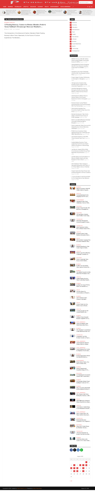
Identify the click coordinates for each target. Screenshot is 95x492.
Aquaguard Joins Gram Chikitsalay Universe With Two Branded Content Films (26, 12)
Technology (18, 6)
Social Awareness (65, 6)
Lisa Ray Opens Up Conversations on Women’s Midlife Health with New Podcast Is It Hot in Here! (80, 158)
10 (71, 468)
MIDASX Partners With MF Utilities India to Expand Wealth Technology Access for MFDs (80, 60)
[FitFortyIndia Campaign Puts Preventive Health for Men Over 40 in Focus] (72, 239)
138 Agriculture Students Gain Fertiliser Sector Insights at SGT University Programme (57, 12)
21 (83, 471)
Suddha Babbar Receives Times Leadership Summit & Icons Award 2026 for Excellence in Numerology (80, 144)
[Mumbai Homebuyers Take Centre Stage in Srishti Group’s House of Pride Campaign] (72, 245)
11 (74, 468)
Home (4, 6)
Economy (40, 6)
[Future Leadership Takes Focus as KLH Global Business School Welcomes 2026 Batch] (72, 258)
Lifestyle (25, 6)
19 (77, 471)
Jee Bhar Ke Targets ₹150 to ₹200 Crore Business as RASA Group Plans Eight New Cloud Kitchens (80, 151)
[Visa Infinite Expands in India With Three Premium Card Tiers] (72, 271)
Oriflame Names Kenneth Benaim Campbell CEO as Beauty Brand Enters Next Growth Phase (82, 317)
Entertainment (54, 6)
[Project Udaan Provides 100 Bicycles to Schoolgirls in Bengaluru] (34, 11)
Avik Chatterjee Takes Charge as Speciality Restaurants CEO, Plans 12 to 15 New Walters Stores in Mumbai (80, 165)
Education (33, 6)
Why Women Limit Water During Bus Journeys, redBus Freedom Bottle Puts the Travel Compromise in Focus (83, 395)
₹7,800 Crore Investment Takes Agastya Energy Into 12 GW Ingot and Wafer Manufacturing (80, 132)
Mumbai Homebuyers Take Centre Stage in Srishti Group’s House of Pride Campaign (79, 115)
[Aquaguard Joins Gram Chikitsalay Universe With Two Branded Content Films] (19, 12)
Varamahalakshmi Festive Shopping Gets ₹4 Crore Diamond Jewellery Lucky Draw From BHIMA (11, 12)
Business (10, 6)
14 (83, 468)
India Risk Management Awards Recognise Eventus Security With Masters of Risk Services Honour (72, 12)
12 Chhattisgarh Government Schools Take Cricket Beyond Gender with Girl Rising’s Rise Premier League (83, 375)
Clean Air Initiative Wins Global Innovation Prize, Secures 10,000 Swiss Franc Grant (82, 324)
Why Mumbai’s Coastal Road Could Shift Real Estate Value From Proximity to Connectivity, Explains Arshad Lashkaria (83, 330)
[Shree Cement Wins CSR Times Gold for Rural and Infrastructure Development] (72, 413)
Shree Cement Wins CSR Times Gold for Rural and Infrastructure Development (83, 414)
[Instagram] (74, 449)
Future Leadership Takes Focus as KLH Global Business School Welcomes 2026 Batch (81, 127)
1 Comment (17, 29)
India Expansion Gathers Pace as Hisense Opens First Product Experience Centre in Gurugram (87, 12)
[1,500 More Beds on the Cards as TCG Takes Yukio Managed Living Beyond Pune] (72, 438)
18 (74, 471)
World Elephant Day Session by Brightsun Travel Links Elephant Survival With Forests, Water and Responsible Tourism (83, 350)
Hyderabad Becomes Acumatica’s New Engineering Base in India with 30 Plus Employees (83, 420)
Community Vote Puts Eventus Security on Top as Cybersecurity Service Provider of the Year (82, 337)
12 (77, 468)
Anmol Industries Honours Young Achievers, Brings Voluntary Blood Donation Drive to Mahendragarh (82, 343)
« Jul (71, 481)
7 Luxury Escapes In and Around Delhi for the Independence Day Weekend (83, 311)
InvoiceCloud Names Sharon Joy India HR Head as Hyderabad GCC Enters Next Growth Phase (83, 356)
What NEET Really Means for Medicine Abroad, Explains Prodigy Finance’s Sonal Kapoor (82, 427)
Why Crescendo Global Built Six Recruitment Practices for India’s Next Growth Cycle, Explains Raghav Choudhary (83, 388)
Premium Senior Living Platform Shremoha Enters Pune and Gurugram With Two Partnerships (80, 104)
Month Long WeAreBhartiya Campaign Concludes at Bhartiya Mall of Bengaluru (80, 121)
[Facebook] (71, 449)
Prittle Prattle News (37, 488)
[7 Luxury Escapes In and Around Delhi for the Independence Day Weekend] (72, 310)
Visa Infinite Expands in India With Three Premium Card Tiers (83, 272)
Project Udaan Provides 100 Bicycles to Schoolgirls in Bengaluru (42, 11)
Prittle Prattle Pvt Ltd (21, 488)
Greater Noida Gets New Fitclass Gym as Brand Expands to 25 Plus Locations (83, 305)
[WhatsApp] (81, 449)
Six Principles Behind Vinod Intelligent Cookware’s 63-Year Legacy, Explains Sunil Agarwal (83, 382)
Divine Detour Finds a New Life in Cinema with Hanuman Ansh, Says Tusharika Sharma (82, 362)
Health (47, 6)
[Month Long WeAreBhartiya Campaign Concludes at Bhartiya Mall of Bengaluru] (72, 252)
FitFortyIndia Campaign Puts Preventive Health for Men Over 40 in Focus (80, 110)
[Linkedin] (78, 449)
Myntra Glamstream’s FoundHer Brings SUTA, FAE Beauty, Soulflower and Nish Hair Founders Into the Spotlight (83, 369)
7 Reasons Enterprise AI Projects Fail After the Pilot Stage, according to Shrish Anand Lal (82, 433)
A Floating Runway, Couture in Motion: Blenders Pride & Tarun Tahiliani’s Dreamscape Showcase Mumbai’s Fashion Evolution (25, 26)
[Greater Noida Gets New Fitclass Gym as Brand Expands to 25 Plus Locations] (72, 303)
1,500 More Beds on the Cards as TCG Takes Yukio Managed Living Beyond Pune (82, 440)
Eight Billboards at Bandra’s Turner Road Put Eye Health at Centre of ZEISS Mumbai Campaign (83, 401)
